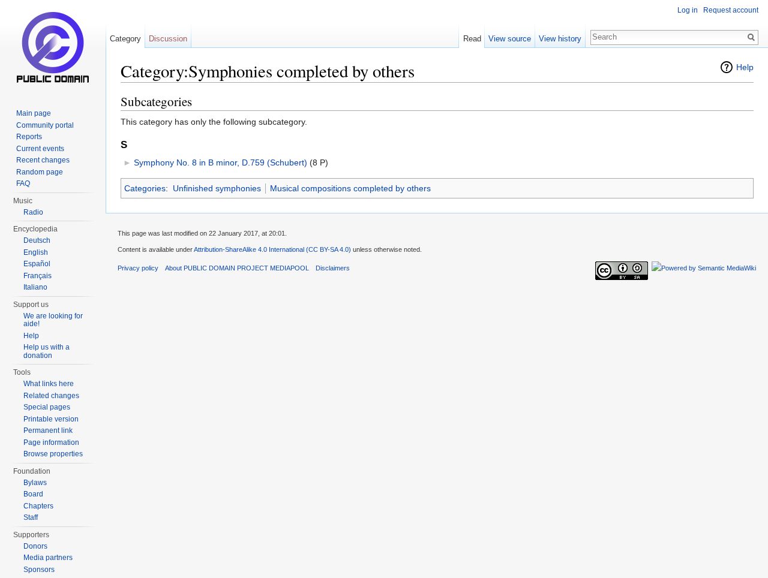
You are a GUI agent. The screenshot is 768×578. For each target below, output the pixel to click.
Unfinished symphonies (217, 188)
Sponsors (39, 569)
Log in (687, 10)
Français (37, 276)
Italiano (35, 287)
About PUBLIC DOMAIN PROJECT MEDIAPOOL (237, 268)
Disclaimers (333, 268)
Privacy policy (138, 268)
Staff (30, 517)
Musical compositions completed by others (350, 188)
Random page (39, 172)
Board (33, 494)
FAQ (23, 183)
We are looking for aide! (53, 320)
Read (472, 38)
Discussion (168, 38)
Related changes (51, 396)
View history (560, 38)
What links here (48, 384)
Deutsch (36, 240)
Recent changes (43, 160)
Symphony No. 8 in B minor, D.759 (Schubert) (220, 162)
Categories (145, 188)
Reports (29, 137)
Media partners (48, 557)
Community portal (45, 125)
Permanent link (48, 430)
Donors (35, 546)
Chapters (38, 506)
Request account (730, 10)
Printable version (51, 419)
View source (509, 38)
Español (36, 264)
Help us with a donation (46, 351)
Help (745, 67)
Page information (51, 442)
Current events (40, 148)
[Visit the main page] (53, 48)
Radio (33, 212)
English (35, 252)
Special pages (46, 407)
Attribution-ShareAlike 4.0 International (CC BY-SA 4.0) (272, 249)
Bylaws (35, 482)
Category (125, 38)
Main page (33, 113)
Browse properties (53, 454)
